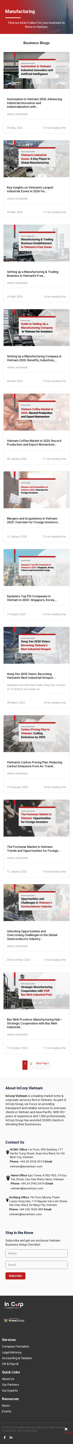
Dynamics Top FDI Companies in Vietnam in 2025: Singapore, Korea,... (32, 598)
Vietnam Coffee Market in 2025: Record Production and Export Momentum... (34, 442)
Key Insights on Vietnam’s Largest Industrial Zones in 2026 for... (30, 189)
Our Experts (10, 1390)
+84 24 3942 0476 (33, 1183)
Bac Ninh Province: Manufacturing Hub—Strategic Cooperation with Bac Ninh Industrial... (34, 1023)
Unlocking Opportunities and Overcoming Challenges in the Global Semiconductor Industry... (32, 935)
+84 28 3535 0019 (32, 1161)
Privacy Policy (9, 1430)
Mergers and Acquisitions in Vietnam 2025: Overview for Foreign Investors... (33, 520)
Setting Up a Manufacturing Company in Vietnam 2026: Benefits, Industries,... (34, 358)
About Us (8, 1379)
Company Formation (15, 1346)
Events (6, 1411)
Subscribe (15, 1275)
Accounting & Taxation (17, 1358)
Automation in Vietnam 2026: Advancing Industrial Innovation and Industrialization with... (34, 102)
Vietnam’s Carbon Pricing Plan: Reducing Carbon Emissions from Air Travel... (34, 764)
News (6, 1405)
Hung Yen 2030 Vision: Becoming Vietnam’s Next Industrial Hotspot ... (31, 676)
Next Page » (42, 1063)
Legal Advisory (12, 1352)
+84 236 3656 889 (31, 1209)
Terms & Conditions (27, 1430)
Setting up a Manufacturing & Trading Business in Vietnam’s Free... (32, 273)
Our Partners (10, 1384)
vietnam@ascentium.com (26, 1166)
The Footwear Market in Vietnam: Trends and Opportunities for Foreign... (33, 848)
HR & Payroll (10, 1364)
